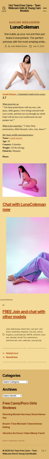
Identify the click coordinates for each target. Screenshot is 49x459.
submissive (32, 337)
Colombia (16, 332)
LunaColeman (9, 94)
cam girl (34, 329)
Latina (39, 332)
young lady (36, 340)
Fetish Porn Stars (5, 440)
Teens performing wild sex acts (13, 440)
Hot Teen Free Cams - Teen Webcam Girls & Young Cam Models (24, 8)
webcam (27, 340)
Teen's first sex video (21, 440)
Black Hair (15, 22)
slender (13, 337)
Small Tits (21, 337)
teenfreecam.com (14, 340)
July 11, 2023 (38, 46)
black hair (25, 329)
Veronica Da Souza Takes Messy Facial (23, 433)
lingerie (9, 334)
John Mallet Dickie (19, 46)
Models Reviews (31, 22)
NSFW (29, 334)
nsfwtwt (36, 334)
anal (8, 329)
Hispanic (25, 332)
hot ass (32, 332)
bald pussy (15, 329)
